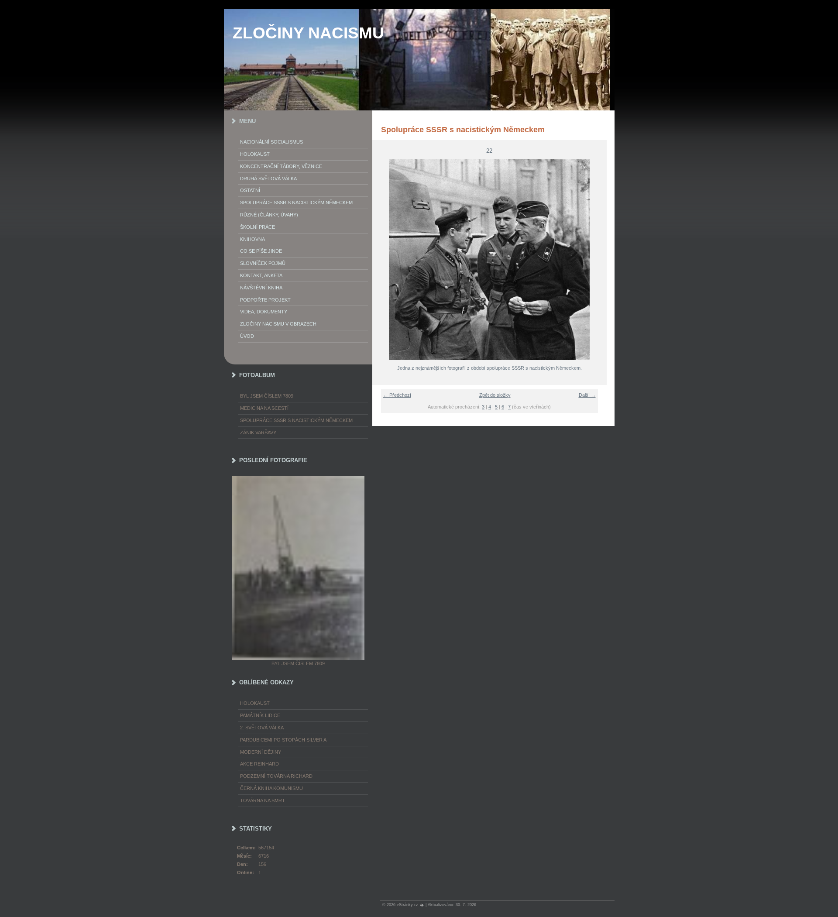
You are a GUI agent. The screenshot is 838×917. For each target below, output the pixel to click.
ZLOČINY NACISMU (308, 33)
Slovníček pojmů (262, 263)
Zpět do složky (495, 395)
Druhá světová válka (268, 178)
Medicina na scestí (264, 408)
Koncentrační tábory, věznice (281, 166)
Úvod (247, 336)
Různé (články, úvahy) (269, 214)
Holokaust (255, 154)
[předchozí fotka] (384, 259)
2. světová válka (262, 727)
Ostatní (250, 190)
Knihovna (252, 239)
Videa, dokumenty (263, 311)
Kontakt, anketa (261, 275)
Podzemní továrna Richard (276, 776)
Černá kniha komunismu (271, 788)
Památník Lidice (260, 715)
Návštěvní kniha (261, 287)
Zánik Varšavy (258, 432)
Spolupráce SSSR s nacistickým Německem (296, 202)
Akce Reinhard (259, 763)
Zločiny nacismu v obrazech (278, 323)
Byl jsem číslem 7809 (266, 395)
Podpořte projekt (265, 299)
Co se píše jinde (261, 251)
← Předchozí (397, 395)
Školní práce (257, 227)
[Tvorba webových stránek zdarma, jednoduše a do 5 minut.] (422, 905)
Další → (587, 395)
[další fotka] (594, 259)
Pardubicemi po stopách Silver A (283, 739)
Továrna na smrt (262, 800)
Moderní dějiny (260, 752)
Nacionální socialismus (271, 141)
